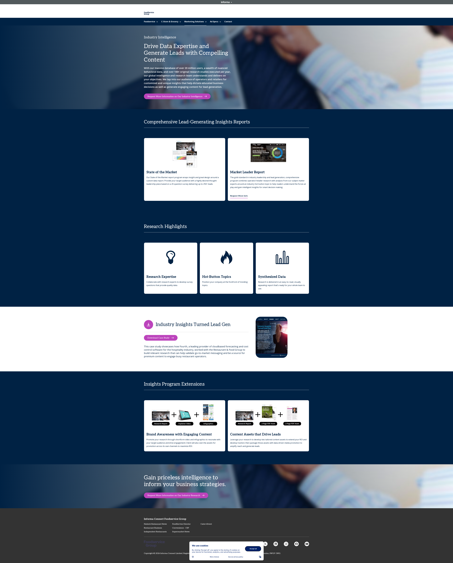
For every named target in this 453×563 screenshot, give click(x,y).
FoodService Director (181, 524)
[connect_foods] (265, 544)
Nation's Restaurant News (155, 524)
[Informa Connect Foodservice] (275, 544)
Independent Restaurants (155, 532)
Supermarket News (181, 532)
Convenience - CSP (180, 528)
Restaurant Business (153, 528)
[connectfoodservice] (286, 544)
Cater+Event (206, 524)
